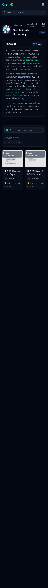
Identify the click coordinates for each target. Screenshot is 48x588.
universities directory (14, 98)
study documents (20, 77)
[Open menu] (43, 4)
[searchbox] (24, 130)
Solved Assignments (13, 142)
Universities (18, 25)
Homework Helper (30, 86)
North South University (32, 25)
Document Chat (18, 83)
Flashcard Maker (12, 92)
